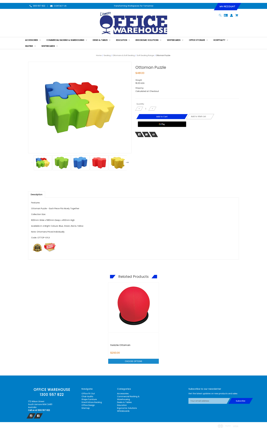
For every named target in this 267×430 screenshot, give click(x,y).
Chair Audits (87, 396)
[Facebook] (139, 134)
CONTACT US (60, 5)
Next (127, 162)
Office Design (88, 405)
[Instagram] (31, 416)
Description (36, 194)
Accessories (123, 393)
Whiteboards (123, 411)
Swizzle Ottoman (120, 345)
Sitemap (85, 408)
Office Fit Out (88, 393)
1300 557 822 (39, 5)
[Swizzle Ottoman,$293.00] (133, 307)
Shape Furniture (89, 399)
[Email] (146, 134)
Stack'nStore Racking (91, 402)
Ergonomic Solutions (127, 408)
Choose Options (133, 361)
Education (122, 405)
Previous (31, 162)
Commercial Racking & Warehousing (128, 398)
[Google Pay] (162, 124)
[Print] (153, 134)
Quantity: (140, 104)
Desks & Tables (124, 402)
